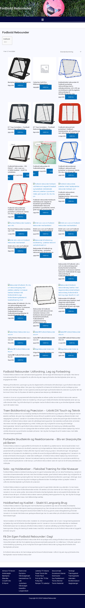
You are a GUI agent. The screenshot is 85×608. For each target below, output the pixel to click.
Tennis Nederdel (57, 583)
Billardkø (5, 578)
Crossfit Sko (6, 581)
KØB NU (20, 85)
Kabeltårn (22, 588)
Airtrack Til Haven (8, 571)
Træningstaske (73, 576)
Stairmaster (56, 576)
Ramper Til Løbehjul (42, 583)
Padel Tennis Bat (41, 573)
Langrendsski (23, 591)
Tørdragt (71, 571)
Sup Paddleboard (58, 578)
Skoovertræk (56, 571)
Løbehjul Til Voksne (42, 571)
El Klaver (5, 583)
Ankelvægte (6, 573)
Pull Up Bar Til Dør (41, 578)
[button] (42, 20)
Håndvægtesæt (24, 576)
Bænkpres (5, 576)
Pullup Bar (38, 581)
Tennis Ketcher (57, 581)
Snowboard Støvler (59, 573)
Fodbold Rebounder (49, 598)
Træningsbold (73, 573)
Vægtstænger (73, 583)
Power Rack (39, 576)
